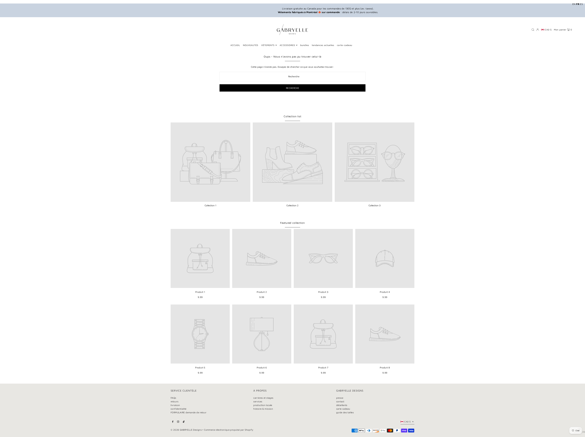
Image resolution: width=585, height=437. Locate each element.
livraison (175, 405)
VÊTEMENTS (268, 45)
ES (581, 4)
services (257, 401)
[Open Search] (533, 29)
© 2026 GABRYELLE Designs (186, 429)
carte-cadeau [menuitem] (344, 45)
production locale (262, 405)
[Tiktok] (183, 422)
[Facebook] (172, 422)
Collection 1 (210, 205)
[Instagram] (178, 422)
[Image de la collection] (210, 162)
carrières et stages (263, 398)
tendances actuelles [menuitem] (323, 45)
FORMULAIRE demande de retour (189, 412)
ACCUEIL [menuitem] (235, 45)
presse (339, 398)
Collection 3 (375, 205)
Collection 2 (292, 205)
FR (577, 4)
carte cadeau (343, 408)
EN (574, 4)
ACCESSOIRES (287, 45)
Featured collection (292, 222)
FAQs (173, 398)
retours (175, 401)
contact (340, 401)
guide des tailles (345, 412)
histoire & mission (263, 408)
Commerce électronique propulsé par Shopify (228, 429)
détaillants (341, 405)
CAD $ (548, 29)
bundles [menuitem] (304, 45)
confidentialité (178, 408)
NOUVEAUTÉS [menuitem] (250, 45)
